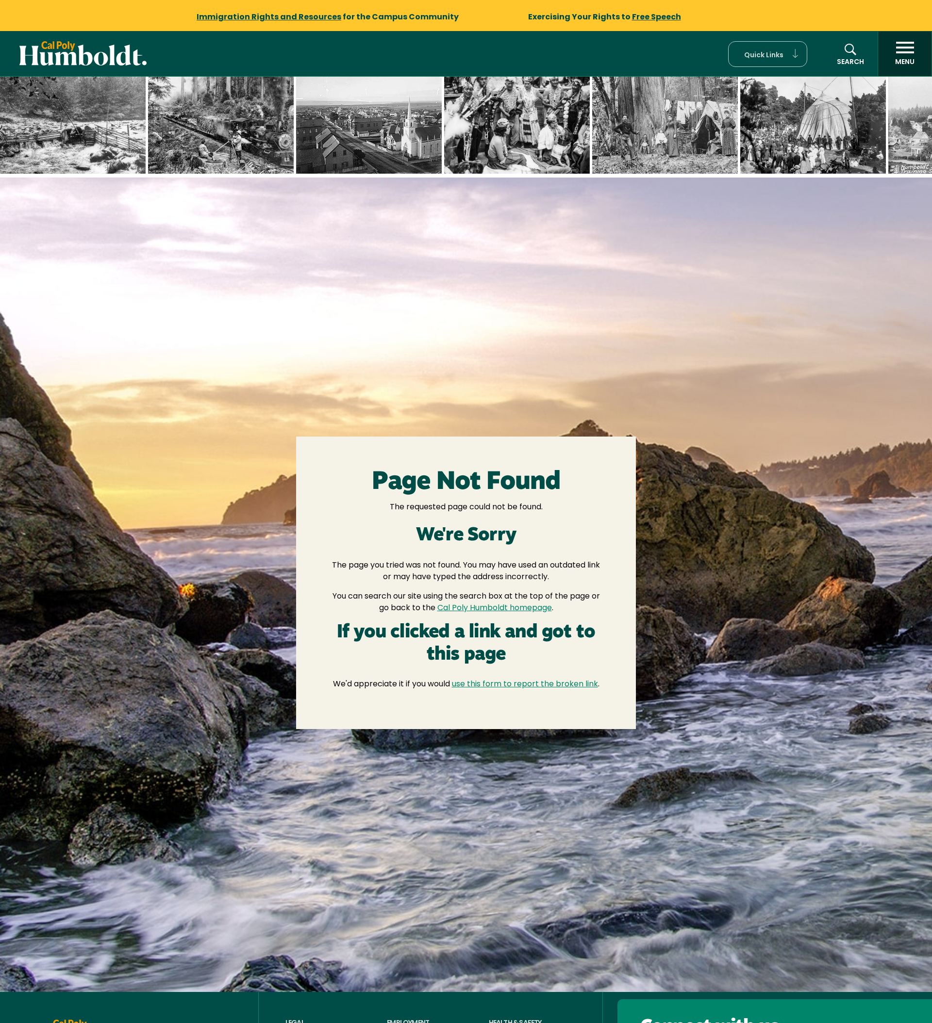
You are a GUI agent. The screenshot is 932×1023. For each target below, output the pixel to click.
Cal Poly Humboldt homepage (494, 608)
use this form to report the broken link (525, 684)
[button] (767, 54)
